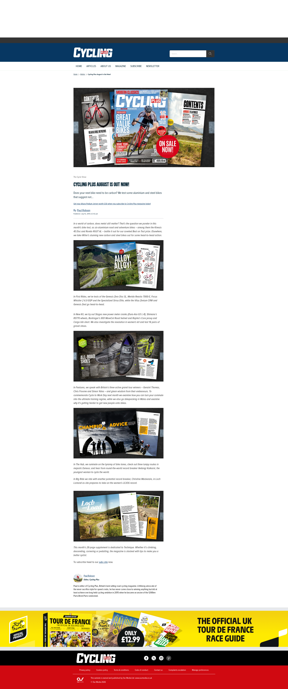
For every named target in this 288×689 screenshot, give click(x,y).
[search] (210, 53)
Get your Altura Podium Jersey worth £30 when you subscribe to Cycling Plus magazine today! (112, 203)
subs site (103, 562)
